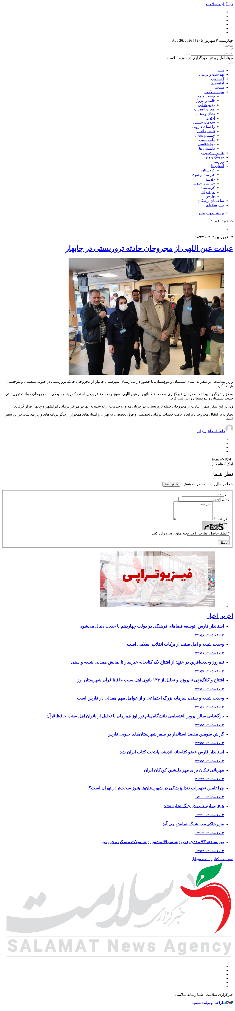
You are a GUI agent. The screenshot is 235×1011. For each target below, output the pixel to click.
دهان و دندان (205, 114)
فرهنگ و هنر (214, 157)
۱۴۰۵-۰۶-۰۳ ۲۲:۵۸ (209, 635)
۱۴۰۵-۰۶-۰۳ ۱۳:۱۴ (209, 833)
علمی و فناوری (212, 153)
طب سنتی (207, 140)
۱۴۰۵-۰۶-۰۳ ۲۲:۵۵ (209, 725)
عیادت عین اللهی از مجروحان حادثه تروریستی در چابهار (149, 248)
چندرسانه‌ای (215, 205)
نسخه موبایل (200, 859)
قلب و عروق (205, 100)
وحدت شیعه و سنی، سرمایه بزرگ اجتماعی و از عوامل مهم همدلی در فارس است (150, 698)
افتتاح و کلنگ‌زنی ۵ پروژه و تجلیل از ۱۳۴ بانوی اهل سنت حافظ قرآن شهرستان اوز (150, 680)
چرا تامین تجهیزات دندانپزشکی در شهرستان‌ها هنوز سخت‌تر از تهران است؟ (156, 787)
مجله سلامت (214, 92)
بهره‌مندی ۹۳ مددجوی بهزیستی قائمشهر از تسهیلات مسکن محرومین (162, 841)
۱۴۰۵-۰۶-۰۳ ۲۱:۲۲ (209, 779)
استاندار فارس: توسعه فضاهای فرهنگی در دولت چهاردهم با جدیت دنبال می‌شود (152, 626)
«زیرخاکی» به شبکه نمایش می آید (193, 823)
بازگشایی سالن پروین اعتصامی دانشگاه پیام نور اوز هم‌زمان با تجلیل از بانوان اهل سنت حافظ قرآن (135, 715)
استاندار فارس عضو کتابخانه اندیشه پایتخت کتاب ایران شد (172, 751)
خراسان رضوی (203, 174)
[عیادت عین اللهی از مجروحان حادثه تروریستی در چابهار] (146, 373)
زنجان (210, 179)
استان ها (217, 166)
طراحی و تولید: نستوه (208, 1003)
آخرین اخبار (220, 616)
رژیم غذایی (206, 105)
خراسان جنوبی (204, 183)
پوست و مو (206, 96)
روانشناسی (206, 144)
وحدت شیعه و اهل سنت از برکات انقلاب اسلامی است (175, 644)
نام (227, 494)
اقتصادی (217, 83)
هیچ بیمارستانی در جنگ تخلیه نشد (194, 805)
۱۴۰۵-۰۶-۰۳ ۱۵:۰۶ (209, 797)
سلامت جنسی (204, 122)
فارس (210, 196)
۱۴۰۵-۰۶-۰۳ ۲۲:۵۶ (209, 689)
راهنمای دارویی (203, 127)
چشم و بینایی (205, 135)
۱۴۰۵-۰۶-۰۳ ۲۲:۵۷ (209, 671)
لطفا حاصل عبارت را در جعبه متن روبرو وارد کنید (190, 533)
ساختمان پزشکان (211, 201)
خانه (221, 70)
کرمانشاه (208, 188)
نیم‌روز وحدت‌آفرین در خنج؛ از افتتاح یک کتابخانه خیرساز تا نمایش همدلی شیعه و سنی (147, 662)
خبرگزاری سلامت (219, 4)
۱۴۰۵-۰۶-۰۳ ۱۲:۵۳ (209, 851)
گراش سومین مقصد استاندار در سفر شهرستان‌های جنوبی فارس (165, 734)
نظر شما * (221, 519)
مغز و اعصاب (204, 109)
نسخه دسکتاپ (222, 859)
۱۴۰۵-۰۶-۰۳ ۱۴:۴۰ (209, 815)
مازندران (208, 192)
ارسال (224, 542)
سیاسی (218, 87)
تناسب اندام (206, 131)
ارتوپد (211, 118)
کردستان (208, 170)
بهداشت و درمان (211, 74)
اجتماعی (217, 79)
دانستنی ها (207, 148)
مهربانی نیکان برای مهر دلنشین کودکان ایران (184, 770)
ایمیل (225, 499)
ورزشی (218, 161)
